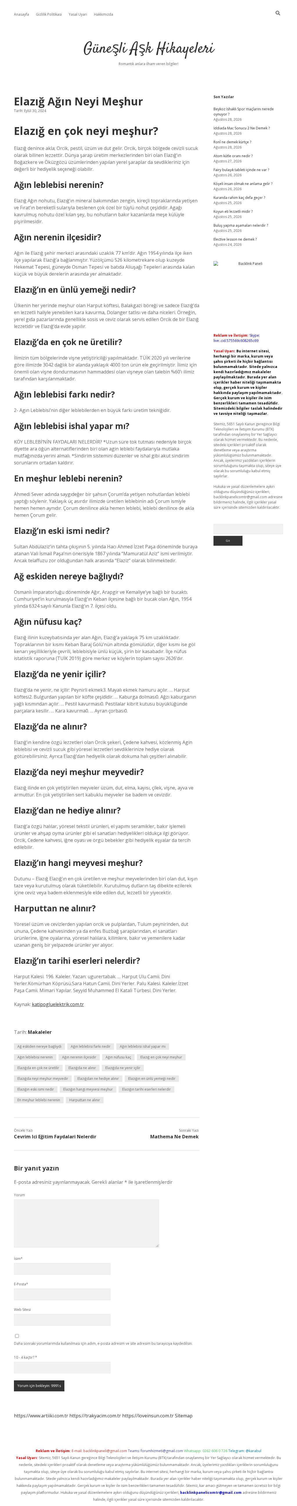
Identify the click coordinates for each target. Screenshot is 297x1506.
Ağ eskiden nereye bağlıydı (39, 1046)
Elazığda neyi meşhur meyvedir (42, 1078)
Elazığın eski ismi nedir (35, 1089)
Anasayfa (21, 14)
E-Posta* (21, 1284)
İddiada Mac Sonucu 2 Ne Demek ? (241, 128)
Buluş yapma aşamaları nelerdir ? (240, 225)
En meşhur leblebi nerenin (38, 1100)
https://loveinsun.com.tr (148, 1415)
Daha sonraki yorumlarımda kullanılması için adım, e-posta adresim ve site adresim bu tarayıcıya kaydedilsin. (103, 1343)
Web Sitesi (22, 1309)
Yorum (19, 1194)
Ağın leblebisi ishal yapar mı (143, 1046)
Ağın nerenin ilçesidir (79, 1057)
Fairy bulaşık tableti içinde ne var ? (241, 169)
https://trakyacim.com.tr (95, 1415)
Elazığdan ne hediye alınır (98, 1078)
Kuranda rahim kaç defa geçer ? (239, 197)
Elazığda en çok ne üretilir (38, 1067)
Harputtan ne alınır (84, 1100)
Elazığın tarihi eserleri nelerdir (146, 1089)
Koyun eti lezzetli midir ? (233, 211)
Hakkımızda (103, 14)
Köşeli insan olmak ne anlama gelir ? (242, 183)
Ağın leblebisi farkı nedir (91, 1046)
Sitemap (184, 1415)
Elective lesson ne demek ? (235, 239)
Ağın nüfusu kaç (118, 1057)
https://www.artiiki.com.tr (41, 1415)
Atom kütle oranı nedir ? (233, 155)
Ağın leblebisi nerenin (35, 1057)
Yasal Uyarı (78, 14)
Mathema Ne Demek (174, 1136)
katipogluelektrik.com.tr (58, 1004)
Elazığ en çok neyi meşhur (161, 1057)
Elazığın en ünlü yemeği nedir (151, 1078)
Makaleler (40, 1032)
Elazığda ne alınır (82, 1067)
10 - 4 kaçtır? (25, 1357)
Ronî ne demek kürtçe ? (232, 142)
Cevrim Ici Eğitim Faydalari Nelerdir (55, 1136)
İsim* (18, 1258)
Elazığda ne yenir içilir (122, 1067)
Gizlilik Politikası (49, 14)
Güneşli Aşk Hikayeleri (149, 49)
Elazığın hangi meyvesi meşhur (88, 1089)
